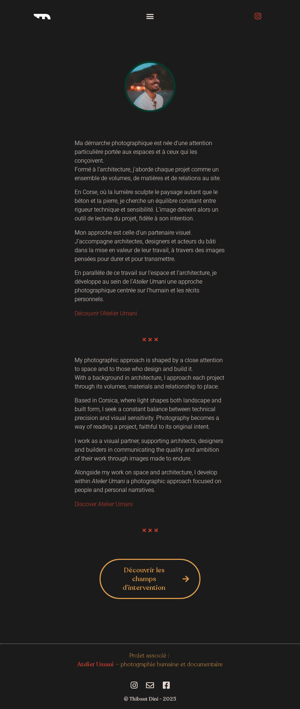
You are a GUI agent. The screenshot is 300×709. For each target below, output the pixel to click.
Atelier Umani (95, 664)
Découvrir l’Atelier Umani (106, 313)
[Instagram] (258, 16)
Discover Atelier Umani (104, 504)
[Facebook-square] (166, 685)
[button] (150, 16)
